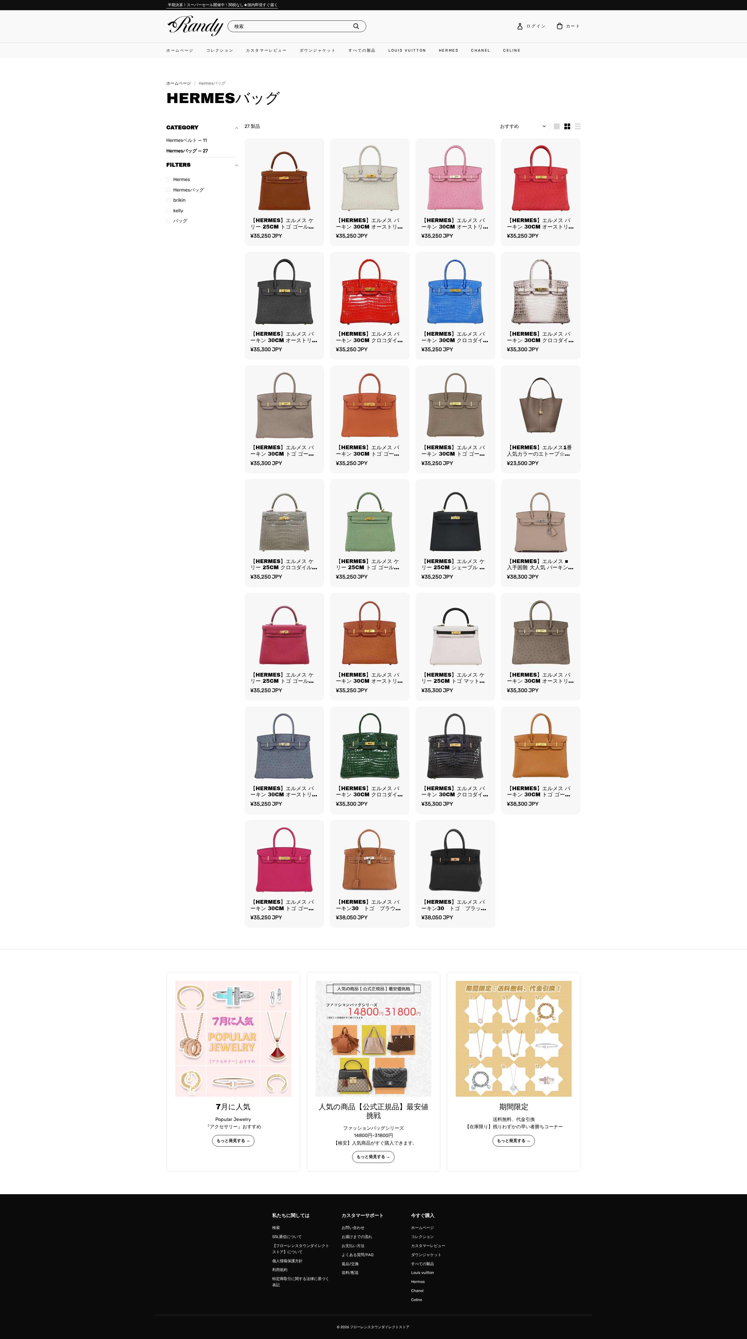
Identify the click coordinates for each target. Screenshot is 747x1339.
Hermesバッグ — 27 (187, 151)
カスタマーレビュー (266, 50)
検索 (276, 1227)
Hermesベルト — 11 (186, 140)
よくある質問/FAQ (358, 1255)
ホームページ (180, 50)
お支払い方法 (353, 1246)
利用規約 (279, 1269)
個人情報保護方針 (287, 1261)
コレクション (220, 50)
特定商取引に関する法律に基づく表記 (300, 1282)
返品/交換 (350, 1264)
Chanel (481, 50)
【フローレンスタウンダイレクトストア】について (300, 1249)
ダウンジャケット (318, 50)
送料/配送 (350, 1272)
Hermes (449, 50)
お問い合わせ (353, 1227)
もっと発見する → (233, 1140)
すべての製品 (362, 50)
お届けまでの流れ (357, 1236)
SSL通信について (287, 1236)
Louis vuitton (407, 50)
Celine (512, 50)
